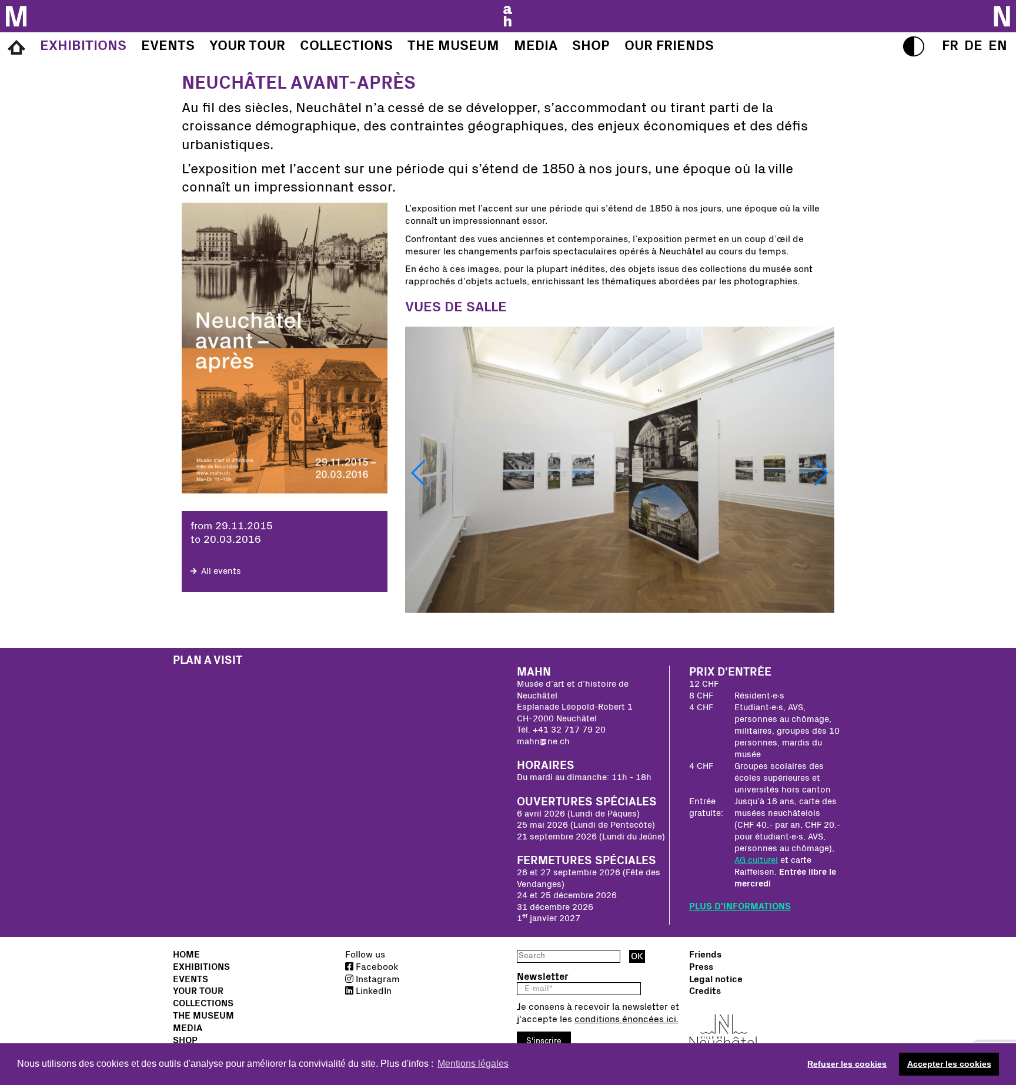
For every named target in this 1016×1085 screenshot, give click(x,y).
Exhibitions (201, 967)
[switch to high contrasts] (914, 46)
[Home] (16, 47)
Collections (203, 1003)
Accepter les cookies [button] (949, 1064)
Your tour (198, 991)
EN (997, 46)
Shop (185, 1040)
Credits (705, 991)
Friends (705, 954)
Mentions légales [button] (473, 1064)
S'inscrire (544, 1041)
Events (190, 979)
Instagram (376, 979)
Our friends (669, 46)
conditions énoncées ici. (626, 1019)
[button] (419, 473)
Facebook (375, 967)
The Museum (203, 1015)
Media (187, 1028)
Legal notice (716, 979)
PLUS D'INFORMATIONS (740, 906)
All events (220, 571)
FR (950, 46)
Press (701, 967)
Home (186, 954)
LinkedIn (372, 991)
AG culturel (756, 860)
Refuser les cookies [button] (847, 1064)
